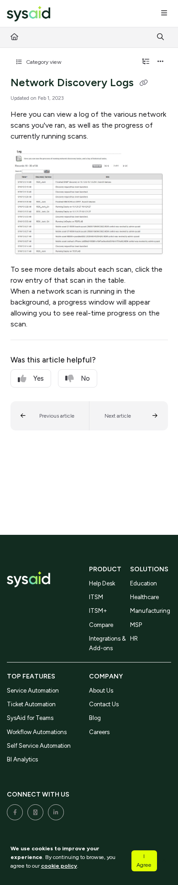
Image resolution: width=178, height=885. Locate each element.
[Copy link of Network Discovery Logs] (143, 83)
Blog (95, 717)
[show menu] (164, 13)
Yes (38, 378)
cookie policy (59, 865)
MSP (136, 624)
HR (134, 638)
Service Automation (33, 690)
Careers (99, 732)
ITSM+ (98, 610)
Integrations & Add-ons (107, 643)
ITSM (96, 597)
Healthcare (144, 597)
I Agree (144, 860)
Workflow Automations (37, 732)
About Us (101, 690)
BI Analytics (22, 759)
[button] (49, 415)
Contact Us (104, 704)
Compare (101, 624)
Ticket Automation (31, 704)
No (85, 378)
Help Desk (102, 583)
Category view (43, 61)
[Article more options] (160, 62)
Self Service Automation (39, 745)
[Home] (28, 14)
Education (143, 583)
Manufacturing (150, 610)
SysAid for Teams (30, 717)
